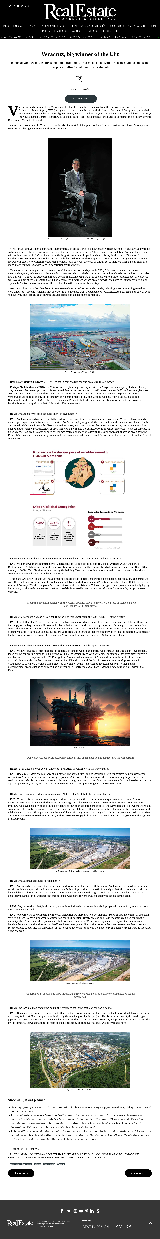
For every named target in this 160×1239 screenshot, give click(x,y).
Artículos (37, 1164)
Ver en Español (82, 99)
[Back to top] (150, 1224)
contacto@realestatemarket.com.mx (50, 1224)
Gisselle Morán (49, 1164)
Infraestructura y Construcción (20, 1164)
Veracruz (61, 1164)
